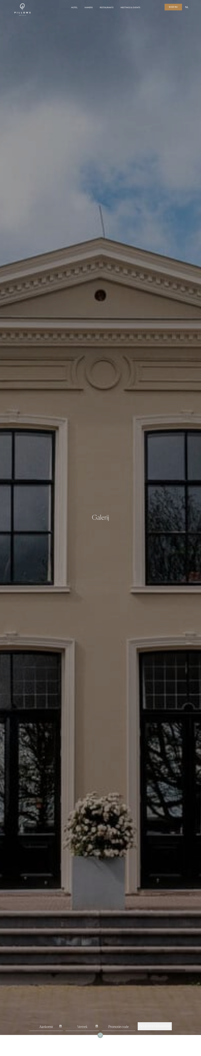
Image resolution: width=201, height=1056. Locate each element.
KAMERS (89, 7)
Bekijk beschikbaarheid (154, 1026)
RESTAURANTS (106, 7)
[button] (186, 7)
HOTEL (74, 7)
